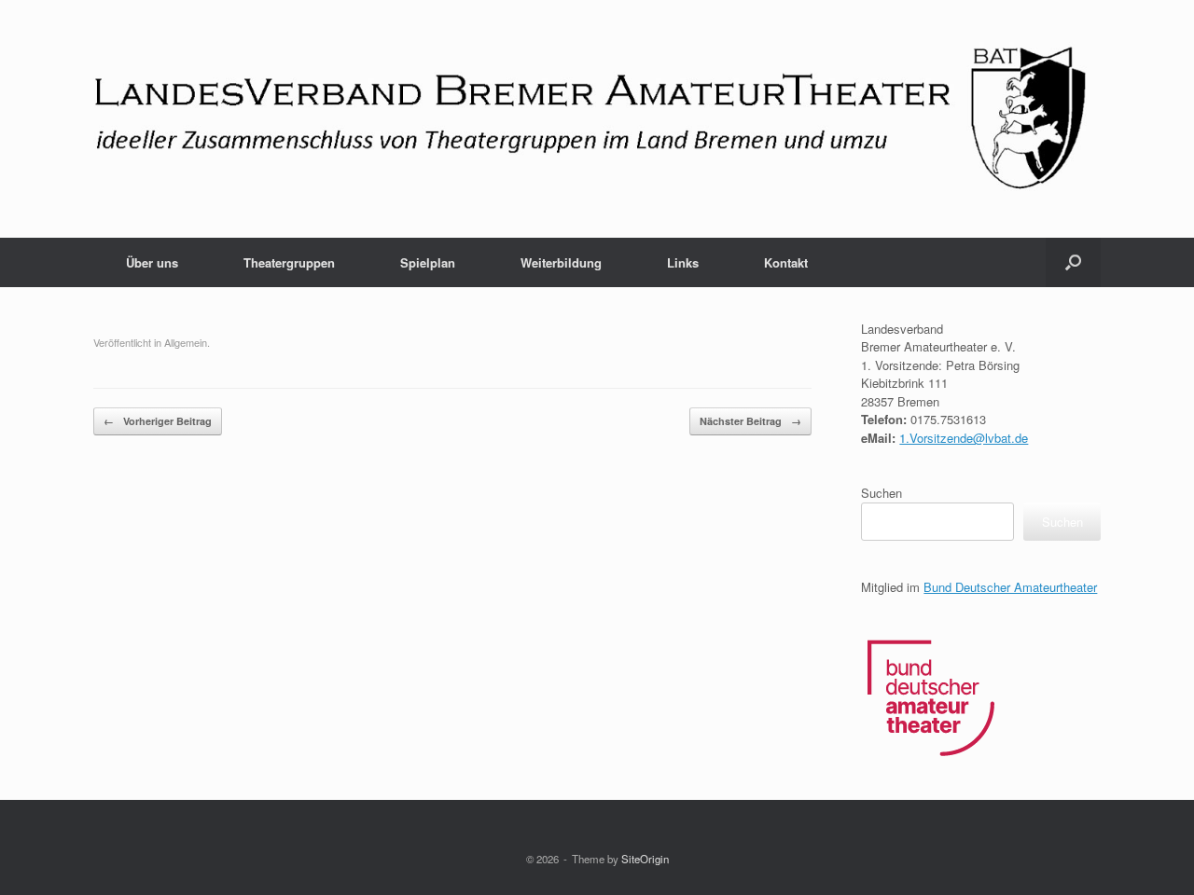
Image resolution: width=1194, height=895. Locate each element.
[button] (1073, 262)
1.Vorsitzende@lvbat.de (963, 438)
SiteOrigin (645, 858)
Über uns (152, 262)
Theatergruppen (289, 262)
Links (683, 262)
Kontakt (786, 262)
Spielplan (427, 262)
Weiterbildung (561, 262)
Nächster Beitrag (750, 421)
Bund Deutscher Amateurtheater (1010, 587)
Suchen (881, 493)
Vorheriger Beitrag (158, 421)
